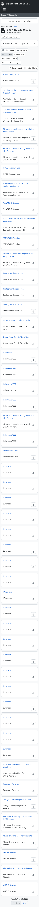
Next (24, 903)
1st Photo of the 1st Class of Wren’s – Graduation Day (18, 91)
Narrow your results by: (19, 21)
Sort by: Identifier (8, 59)
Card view (8, 54)
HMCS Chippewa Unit (11, 168)
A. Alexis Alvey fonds (11, 74)
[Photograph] (8, 592)
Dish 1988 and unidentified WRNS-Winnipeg (17, 765)
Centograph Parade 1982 (13, 273)
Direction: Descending (10, 63)
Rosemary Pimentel (11, 784)
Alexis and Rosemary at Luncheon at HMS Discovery (18, 817)
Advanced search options (15, 43)
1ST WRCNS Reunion (11, 238)
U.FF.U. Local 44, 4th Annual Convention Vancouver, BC (19, 219)
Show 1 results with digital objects (24, 68)
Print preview (9, 50)
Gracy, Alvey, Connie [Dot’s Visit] (16, 337)
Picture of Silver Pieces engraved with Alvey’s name (18, 130)
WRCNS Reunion (9, 852)
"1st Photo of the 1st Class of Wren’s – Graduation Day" (18, 110)
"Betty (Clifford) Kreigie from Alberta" (18, 799)
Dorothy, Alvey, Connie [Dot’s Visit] (17, 320)
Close (15, 27)
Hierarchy (23, 50)
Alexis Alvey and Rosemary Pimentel (17, 836)
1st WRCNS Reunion (11, 203)
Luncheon (7, 466)
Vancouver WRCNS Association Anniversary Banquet (15, 184)
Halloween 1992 (9, 353)
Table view (20, 54)
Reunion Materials (10, 450)
